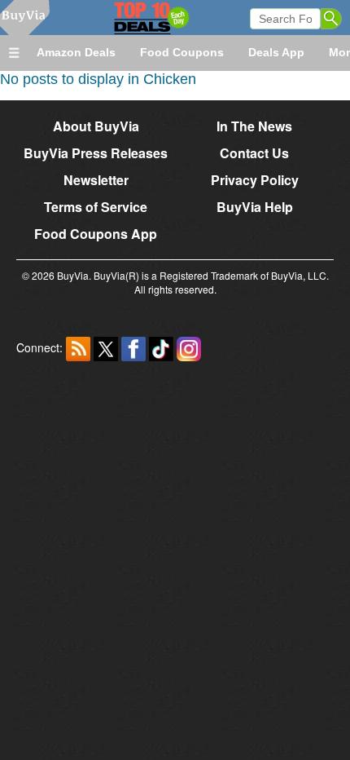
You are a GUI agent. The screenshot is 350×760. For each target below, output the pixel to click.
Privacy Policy (255, 179)
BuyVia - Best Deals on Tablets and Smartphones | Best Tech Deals (128, 17)
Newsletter (96, 179)
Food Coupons (182, 52)
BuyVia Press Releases (96, 153)
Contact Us (254, 153)
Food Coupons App (95, 233)
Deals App (276, 52)
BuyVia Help (255, 206)
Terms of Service (95, 206)
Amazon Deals (76, 52)
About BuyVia (96, 126)
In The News (254, 126)
